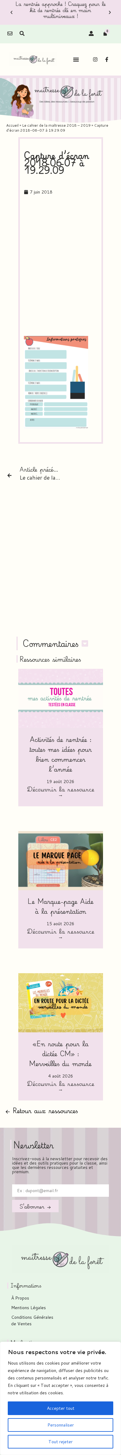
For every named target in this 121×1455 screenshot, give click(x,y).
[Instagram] (95, 59)
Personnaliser (60, 1425)
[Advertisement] (60, 266)
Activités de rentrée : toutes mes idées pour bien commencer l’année (60, 754)
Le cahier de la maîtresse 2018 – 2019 (56, 125)
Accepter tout (60, 1408)
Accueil (12, 125)
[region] (60, 1398)
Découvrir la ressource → (60, 792)
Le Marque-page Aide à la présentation (61, 906)
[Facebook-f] (107, 59)
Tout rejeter (60, 1442)
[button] (11, 12)
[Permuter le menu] (76, 59)
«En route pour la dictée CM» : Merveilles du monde (60, 1053)
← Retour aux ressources (41, 1110)
